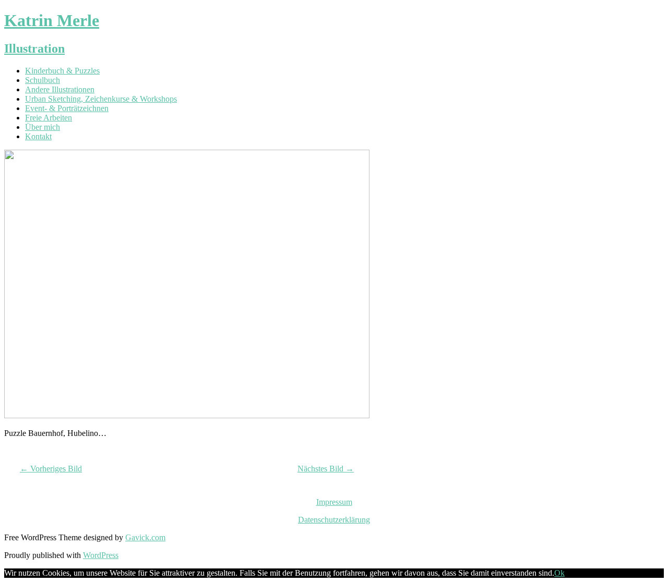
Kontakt (38, 136)
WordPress (100, 555)
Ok (559, 572)
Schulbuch (42, 80)
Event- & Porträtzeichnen (67, 108)
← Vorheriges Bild (51, 468)
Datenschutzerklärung (334, 519)
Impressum (334, 502)
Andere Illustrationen (59, 89)
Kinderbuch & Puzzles (62, 70)
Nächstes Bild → (325, 468)
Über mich (42, 127)
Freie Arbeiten (48, 117)
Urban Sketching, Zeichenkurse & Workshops (101, 98)
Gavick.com (145, 537)
